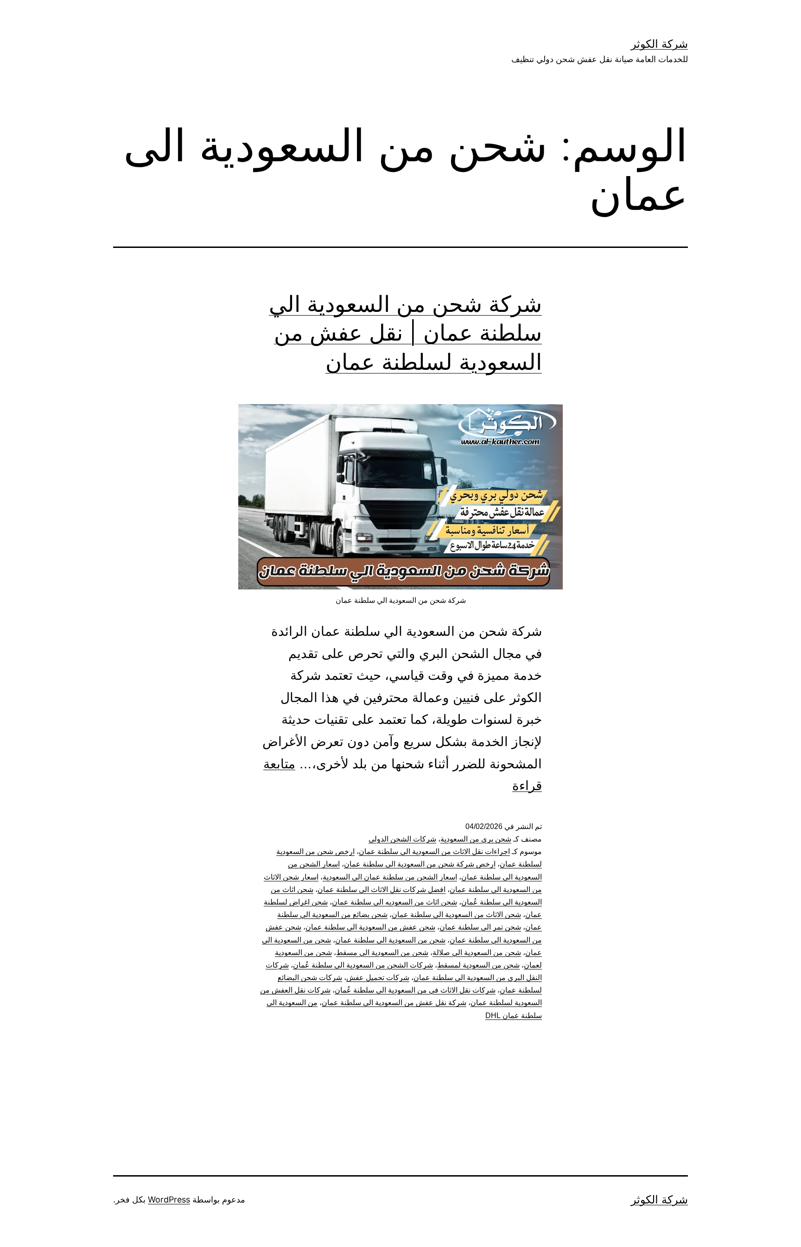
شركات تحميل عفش (377, 977)
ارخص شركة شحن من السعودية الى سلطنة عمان (420, 864)
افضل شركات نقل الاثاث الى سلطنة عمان (381, 889)
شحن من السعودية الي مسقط (382, 952)
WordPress (169, 1199)
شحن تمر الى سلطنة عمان (480, 927)
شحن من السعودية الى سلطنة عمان (390, 940)
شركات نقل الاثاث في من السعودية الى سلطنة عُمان (415, 990)
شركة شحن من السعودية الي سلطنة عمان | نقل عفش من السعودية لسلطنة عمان (405, 332)
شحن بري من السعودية (475, 839)
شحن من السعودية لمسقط (478, 965)
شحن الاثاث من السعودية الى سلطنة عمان (456, 914)
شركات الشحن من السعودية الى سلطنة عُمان (363, 965)
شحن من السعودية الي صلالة (476, 952)
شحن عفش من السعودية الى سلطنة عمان (370, 927)
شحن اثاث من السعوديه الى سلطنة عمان (394, 902)
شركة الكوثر (659, 44)
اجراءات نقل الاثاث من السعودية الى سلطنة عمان (434, 851)
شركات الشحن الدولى (402, 839)
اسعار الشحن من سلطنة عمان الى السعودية (390, 877)
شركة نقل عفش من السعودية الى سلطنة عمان (394, 1002)
